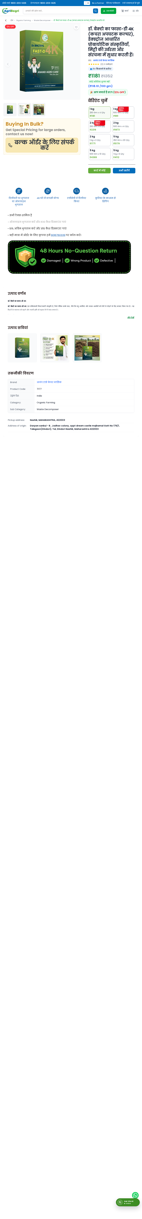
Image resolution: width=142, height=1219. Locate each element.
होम (12, 20)
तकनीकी (110, 11)
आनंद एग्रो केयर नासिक (103, 60)
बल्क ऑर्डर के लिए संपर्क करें (44, 145)
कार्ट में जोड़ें (99, 170)
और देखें (130, 317)
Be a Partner (98, 3)
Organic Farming (23, 20)
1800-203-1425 (18, 3)
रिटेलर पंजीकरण (113, 3)
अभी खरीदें (124, 170)
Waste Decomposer (42, 20)
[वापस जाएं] (5, 20)
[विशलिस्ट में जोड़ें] (76, 27)
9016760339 (58, 235)
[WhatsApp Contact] (135, 1195)
